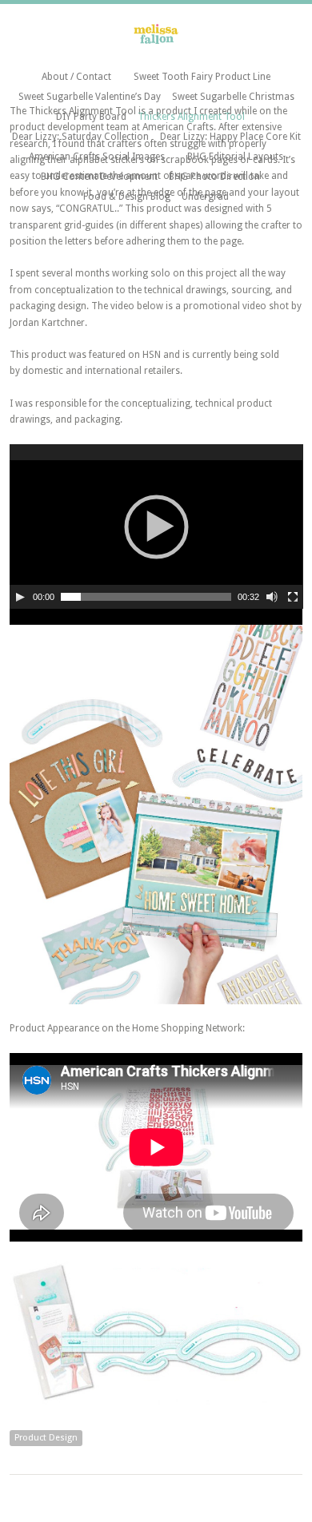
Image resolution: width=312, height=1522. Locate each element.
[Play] (20, 596)
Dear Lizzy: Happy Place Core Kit (230, 136)
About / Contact (76, 76)
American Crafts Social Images (97, 156)
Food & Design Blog (126, 196)
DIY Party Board (91, 116)
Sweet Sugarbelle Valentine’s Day (89, 96)
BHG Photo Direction (214, 176)
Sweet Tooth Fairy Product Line (202, 76)
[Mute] (272, 596)
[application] (156, 526)
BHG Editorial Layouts (235, 156)
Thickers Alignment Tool (191, 116)
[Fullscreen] (292, 596)
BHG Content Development (99, 176)
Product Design (46, 1438)
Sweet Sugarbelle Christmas (233, 96)
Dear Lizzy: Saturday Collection (80, 136)
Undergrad (205, 196)
